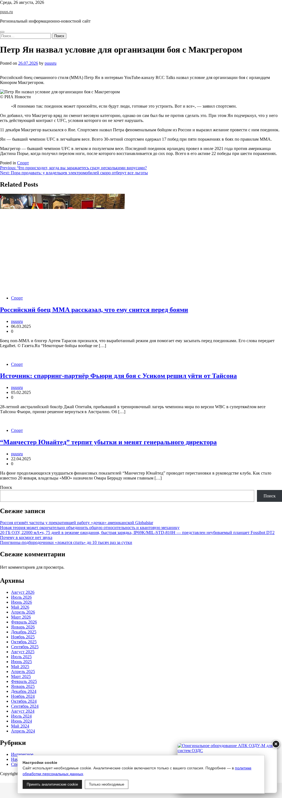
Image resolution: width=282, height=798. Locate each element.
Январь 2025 (23, 686)
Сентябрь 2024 (25, 706)
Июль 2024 (21, 716)
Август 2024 (22, 711)
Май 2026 (20, 607)
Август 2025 (22, 651)
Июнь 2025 (21, 661)
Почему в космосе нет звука (26, 537)
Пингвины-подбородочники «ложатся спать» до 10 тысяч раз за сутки (66, 542)
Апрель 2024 (23, 731)
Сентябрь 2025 (25, 646)
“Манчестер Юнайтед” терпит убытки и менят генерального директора (108, 442)
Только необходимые (106, 784)
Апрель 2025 (23, 671)
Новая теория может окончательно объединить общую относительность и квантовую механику (90, 527)
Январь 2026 (23, 627)
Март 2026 (21, 617)
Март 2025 (21, 676)
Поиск (6, 487)
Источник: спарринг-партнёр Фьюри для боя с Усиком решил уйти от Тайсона (118, 375)
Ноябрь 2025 (23, 636)
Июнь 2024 (21, 721)
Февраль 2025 (24, 681)
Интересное (22, 754)
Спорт (23, 162)
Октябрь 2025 (24, 641)
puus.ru (6, 11)
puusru (50, 63)
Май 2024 (20, 726)
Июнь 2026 (21, 602)
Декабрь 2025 (23, 632)
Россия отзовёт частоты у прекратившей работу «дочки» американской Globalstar (76, 522)
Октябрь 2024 (24, 701)
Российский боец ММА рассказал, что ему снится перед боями (94, 309)
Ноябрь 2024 (23, 696)
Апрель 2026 (23, 612)
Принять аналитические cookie (52, 784)
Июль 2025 (21, 656)
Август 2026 (22, 592)
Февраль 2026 (24, 622)
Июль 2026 (21, 597)
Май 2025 (20, 666)
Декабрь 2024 (23, 691)
